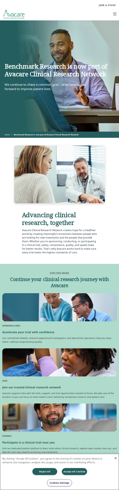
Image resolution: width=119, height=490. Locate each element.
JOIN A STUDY (107, 5)
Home (7, 134)
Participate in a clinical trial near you (28, 442)
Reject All (44, 471)
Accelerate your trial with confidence (28, 332)
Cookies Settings (59, 482)
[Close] (115, 458)
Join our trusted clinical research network (31, 387)
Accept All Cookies (74, 471)
